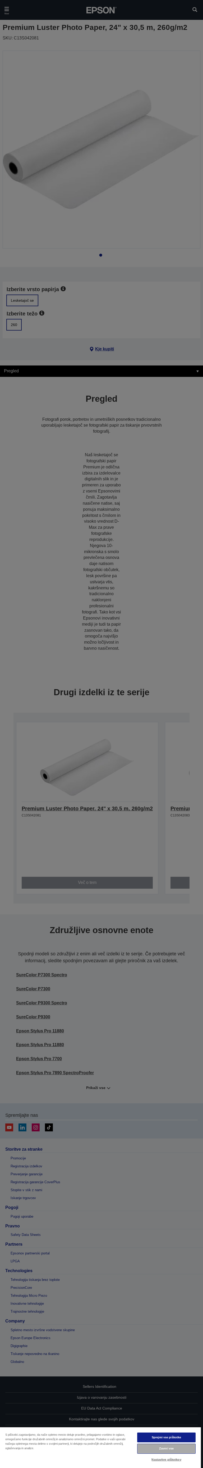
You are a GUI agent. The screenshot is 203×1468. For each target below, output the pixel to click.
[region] (100, 1447)
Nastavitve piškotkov (166, 1459)
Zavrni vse (166, 1448)
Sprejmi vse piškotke (166, 1437)
